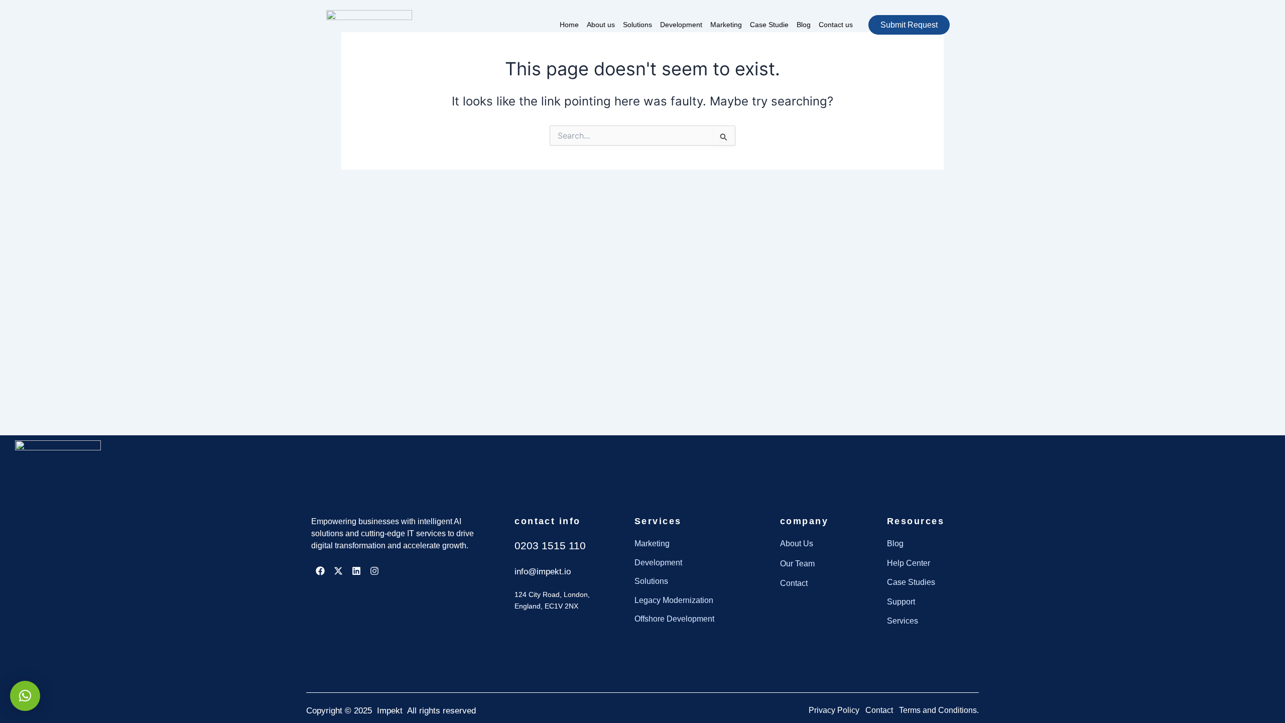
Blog (804, 25)
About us (601, 25)
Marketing (726, 25)
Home (569, 25)
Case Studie (769, 25)
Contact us (836, 25)
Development (681, 25)
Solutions (637, 25)
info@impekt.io (543, 571)
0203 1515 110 (550, 545)
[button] (25, 696)
